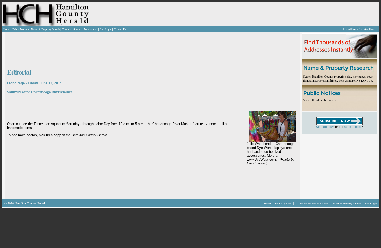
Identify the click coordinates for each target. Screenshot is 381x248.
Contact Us (120, 29)
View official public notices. (320, 100)
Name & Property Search (45, 29)
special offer (353, 127)
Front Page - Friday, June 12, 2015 (34, 83)
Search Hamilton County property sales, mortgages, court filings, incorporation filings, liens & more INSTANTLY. (338, 78)
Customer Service (72, 29)
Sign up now (325, 127)
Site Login (105, 29)
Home (6, 29)
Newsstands (90, 29)
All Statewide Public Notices (312, 203)
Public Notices (20, 29)
